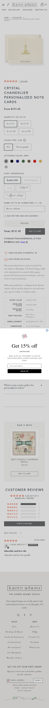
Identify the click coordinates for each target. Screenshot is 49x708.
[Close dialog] (47, 330)
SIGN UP (24, 371)
